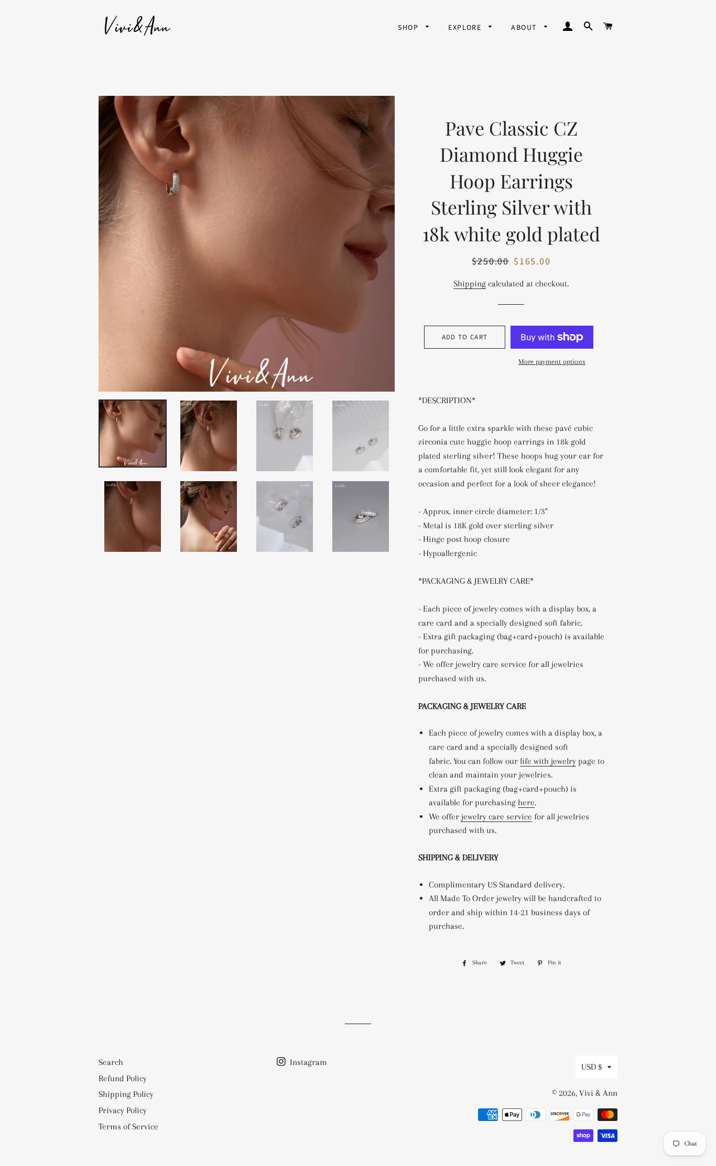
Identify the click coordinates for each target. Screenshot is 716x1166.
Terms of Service (128, 1126)
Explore (465, 28)
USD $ (591, 1067)
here (526, 802)
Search (111, 1062)
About (525, 28)
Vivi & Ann (598, 1093)
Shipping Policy (126, 1094)
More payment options (551, 361)
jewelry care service (496, 816)
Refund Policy (123, 1078)
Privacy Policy (123, 1110)
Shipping (469, 283)
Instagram (307, 1062)
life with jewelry (548, 761)
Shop (409, 28)
